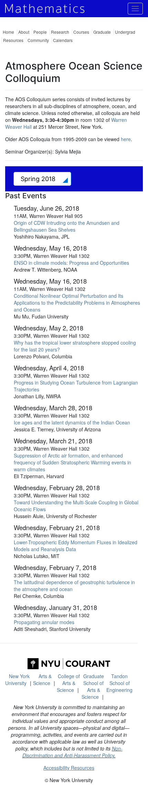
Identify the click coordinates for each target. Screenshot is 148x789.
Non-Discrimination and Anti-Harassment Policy (72, 752)
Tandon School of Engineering (119, 683)
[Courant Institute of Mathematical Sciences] (69, 663)
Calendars (63, 40)
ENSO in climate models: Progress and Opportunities (71, 262)
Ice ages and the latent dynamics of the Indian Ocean (72, 422)
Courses (81, 32)
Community (38, 40)
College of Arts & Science (68, 683)
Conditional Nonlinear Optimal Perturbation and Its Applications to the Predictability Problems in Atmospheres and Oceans (77, 302)
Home (8, 32)
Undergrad (125, 32)
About (23, 32)
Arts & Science (42, 679)
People (40, 32)
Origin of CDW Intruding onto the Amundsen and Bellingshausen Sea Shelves (66, 226)
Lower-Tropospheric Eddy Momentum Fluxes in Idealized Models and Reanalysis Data (75, 546)
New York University (17, 679)
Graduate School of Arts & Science (93, 686)
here (126, 139)
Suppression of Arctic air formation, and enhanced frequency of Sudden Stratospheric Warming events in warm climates (72, 462)
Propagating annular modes (44, 622)
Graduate (102, 32)
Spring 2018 (39, 178)
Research (60, 32)
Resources (13, 40)
